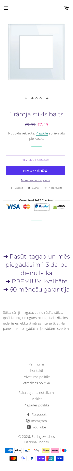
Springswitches (43, 436)
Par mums (36, 364)
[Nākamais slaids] (47, 98)
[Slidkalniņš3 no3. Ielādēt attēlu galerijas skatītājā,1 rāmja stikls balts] (41, 98)
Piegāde (42, 133)
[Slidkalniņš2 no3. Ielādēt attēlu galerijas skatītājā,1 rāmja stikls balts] (36, 98)
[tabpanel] (36, 52)
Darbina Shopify (36, 442)
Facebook (38, 414)
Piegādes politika (36, 405)
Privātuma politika (36, 376)
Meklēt (36, 398)
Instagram (38, 420)
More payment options (35, 180)
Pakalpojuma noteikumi (36, 392)
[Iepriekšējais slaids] (25, 98)
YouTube (39, 427)
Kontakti (36, 370)
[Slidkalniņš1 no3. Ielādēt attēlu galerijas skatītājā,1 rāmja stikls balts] (32, 98)
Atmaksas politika (36, 383)
